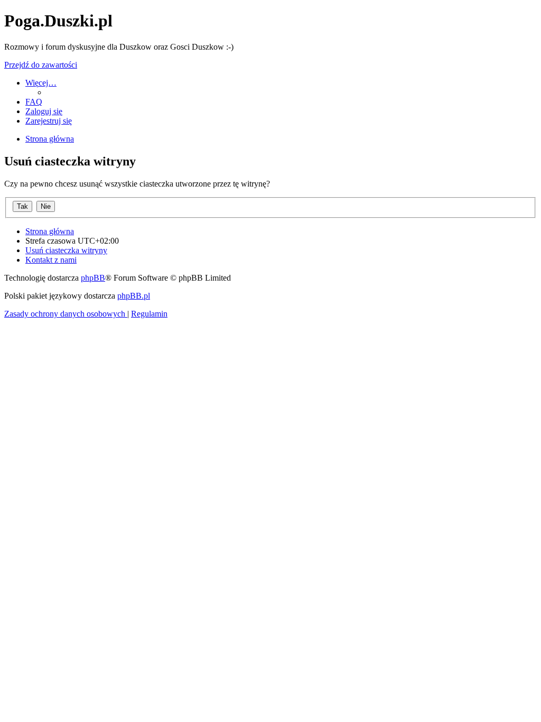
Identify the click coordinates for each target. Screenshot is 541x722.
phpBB (93, 277)
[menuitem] (33, 101)
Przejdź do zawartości (40, 64)
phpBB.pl (133, 295)
